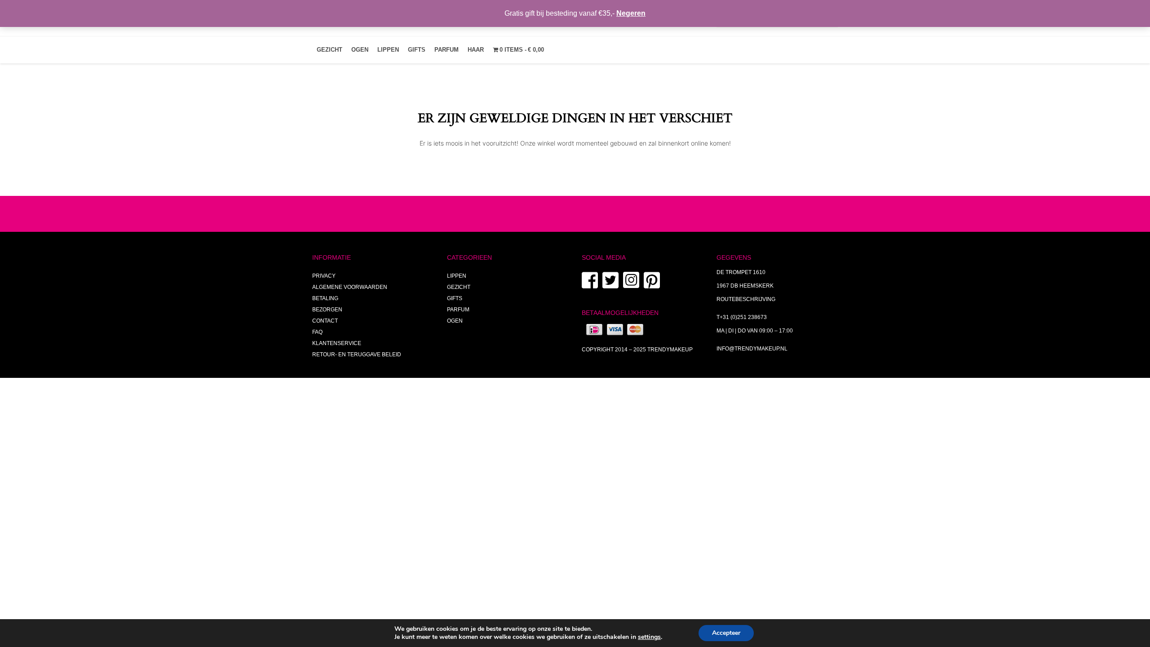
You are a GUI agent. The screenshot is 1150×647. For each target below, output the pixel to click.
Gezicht (329, 49)
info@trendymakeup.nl (752, 349)
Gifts (416, 49)
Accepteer (726, 633)
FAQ (317, 332)
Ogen (359, 49)
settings (649, 637)
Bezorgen (327, 309)
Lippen (388, 49)
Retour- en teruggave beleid (356, 354)
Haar (476, 49)
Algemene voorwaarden (349, 287)
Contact (325, 321)
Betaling (325, 298)
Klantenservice (336, 343)
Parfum (446, 49)
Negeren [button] (631, 13)
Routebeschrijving (746, 299)
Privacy (324, 276)
